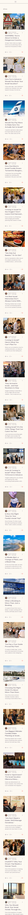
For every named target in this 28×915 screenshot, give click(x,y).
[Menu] (15, 1)
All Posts (5, 9)
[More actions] (23, 33)
